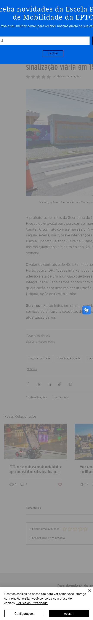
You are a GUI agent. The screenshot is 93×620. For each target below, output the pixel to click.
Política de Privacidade (32, 603)
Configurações (24, 613)
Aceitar (69, 613)
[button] (53, 53)
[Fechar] (87, 593)
